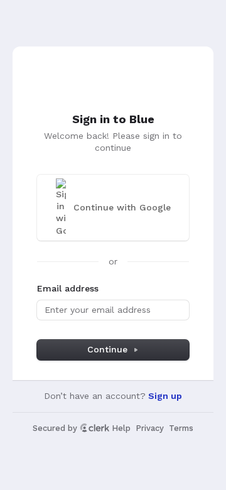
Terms (181, 428)
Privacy (150, 428)
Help (121, 428)
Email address (68, 288)
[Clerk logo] (95, 427)
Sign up (165, 396)
